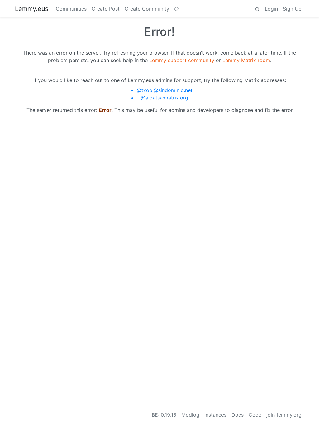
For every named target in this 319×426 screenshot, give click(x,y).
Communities (71, 9)
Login (271, 9)
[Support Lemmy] (176, 8)
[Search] (257, 8)
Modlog (190, 415)
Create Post (106, 9)
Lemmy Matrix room (246, 60)
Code (255, 415)
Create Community (147, 9)
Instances (215, 415)
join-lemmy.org (284, 415)
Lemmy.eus (31, 8)
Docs (237, 415)
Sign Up (292, 9)
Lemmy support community (181, 60)
